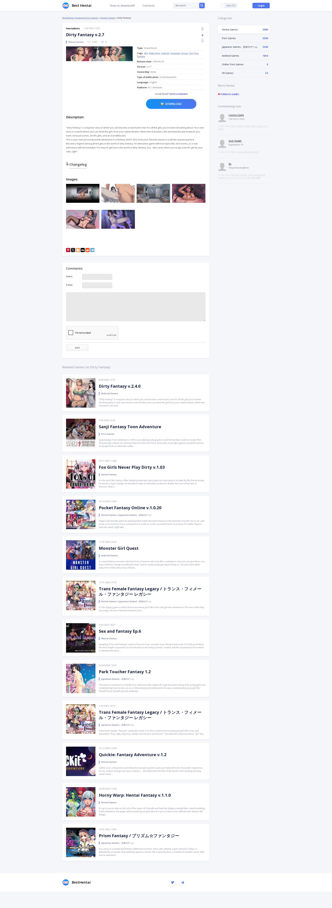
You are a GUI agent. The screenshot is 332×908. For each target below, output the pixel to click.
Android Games (230, 55)
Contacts (148, 5)
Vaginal (165, 53)
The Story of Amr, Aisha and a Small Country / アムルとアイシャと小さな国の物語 (241, 176)
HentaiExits (73, 28)
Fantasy (141, 56)
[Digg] (83, 250)
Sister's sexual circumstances (245, 151)
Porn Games (229, 38)
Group (184, 53)
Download (173, 104)
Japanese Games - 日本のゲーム (239, 46)
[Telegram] (92, 250)
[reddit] (87, 250)
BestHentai (81, 882)
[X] (73, 250)
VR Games (227, 73)
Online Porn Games (233, 64)
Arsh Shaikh (235, 141)
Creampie (175, 53)
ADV (146, 53)
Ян (230, 164)
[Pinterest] (68, 250)
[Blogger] (78, 250)
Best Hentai (81, 5)
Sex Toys (194, 53)
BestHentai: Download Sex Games (80, 17)
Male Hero (154, 53)
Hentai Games (107, 17)
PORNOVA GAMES (229, 94)
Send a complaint (178, 93)
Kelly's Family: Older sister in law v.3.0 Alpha (242, 127)
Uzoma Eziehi (236, 115)
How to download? (122, 5)
